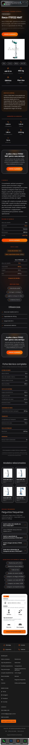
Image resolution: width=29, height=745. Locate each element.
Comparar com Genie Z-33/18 (15, 583)
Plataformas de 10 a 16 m (15, 563)
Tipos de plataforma (6, 662)
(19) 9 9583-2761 (5, 710)
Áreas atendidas (5, 676)
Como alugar (18, 673)
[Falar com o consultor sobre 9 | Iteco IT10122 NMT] (14, 4)
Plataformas (18, 659)
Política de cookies (12, 731)
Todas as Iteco (15, 570)
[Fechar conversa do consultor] (26, 2)
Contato (3, 683)
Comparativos (18, 666)
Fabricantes (17, 662)
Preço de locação (5, 669)
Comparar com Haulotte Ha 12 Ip (15, 587)
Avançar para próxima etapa (13, 631)
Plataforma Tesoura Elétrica (15, 566)
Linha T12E (23, 63)
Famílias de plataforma (7, 666)
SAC (6, 731)
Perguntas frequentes (20, 679)
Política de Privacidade (20, 683)
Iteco (4, 63)
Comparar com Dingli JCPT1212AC (15, 576)
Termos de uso (20, 731)
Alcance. (5, 599)
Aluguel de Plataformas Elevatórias (14, 734)
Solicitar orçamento (10, 34)
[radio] (8, 612)
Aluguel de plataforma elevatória (20, 669)
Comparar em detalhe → (14, 278)
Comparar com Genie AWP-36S (15, 580)
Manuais (17, 676)
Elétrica (16, 63)
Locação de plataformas (7, 673)
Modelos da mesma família (15, 573)
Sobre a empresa (5, 659)
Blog (2, 679)
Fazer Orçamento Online (8, 721)
